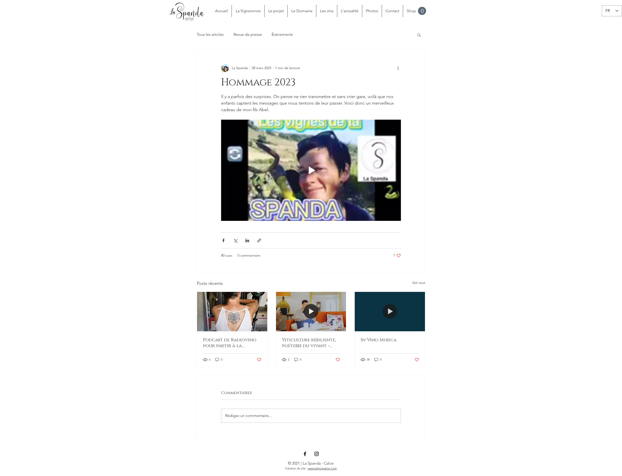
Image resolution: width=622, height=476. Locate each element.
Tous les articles (210, 34)
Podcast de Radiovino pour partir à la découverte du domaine (232, 343)
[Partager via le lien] (259, 240)
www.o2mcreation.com (322, 468)
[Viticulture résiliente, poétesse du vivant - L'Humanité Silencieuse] (311, 311)
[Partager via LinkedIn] (247, 240)
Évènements (282, 34)
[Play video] (311, 170)
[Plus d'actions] (398, 68)
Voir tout (418, 282)
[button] (422, 11)
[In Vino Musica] (390, 311)
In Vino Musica (379, 340)
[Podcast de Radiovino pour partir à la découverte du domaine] (232, 311)
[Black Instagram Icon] (317, 454)
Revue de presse (247, 34)
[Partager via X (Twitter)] (235, 240)
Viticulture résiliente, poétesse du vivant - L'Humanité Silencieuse (309, 343)
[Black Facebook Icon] (305, 454)
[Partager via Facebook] (223, 240)
